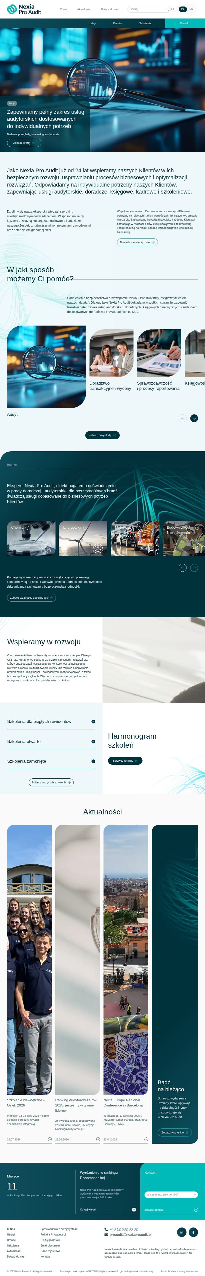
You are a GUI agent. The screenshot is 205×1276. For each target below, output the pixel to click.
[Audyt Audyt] (46, 367)
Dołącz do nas (109, 9)
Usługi (92, 23)
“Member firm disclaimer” (174, 1252)
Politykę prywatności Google (110, 1271)
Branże (117, 23)
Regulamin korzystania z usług (140, 1271)
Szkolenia (145, 23)
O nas (64, 9)
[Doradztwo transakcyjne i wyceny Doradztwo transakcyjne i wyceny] (112, 353)
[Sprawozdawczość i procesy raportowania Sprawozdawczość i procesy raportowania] (159, 353)
